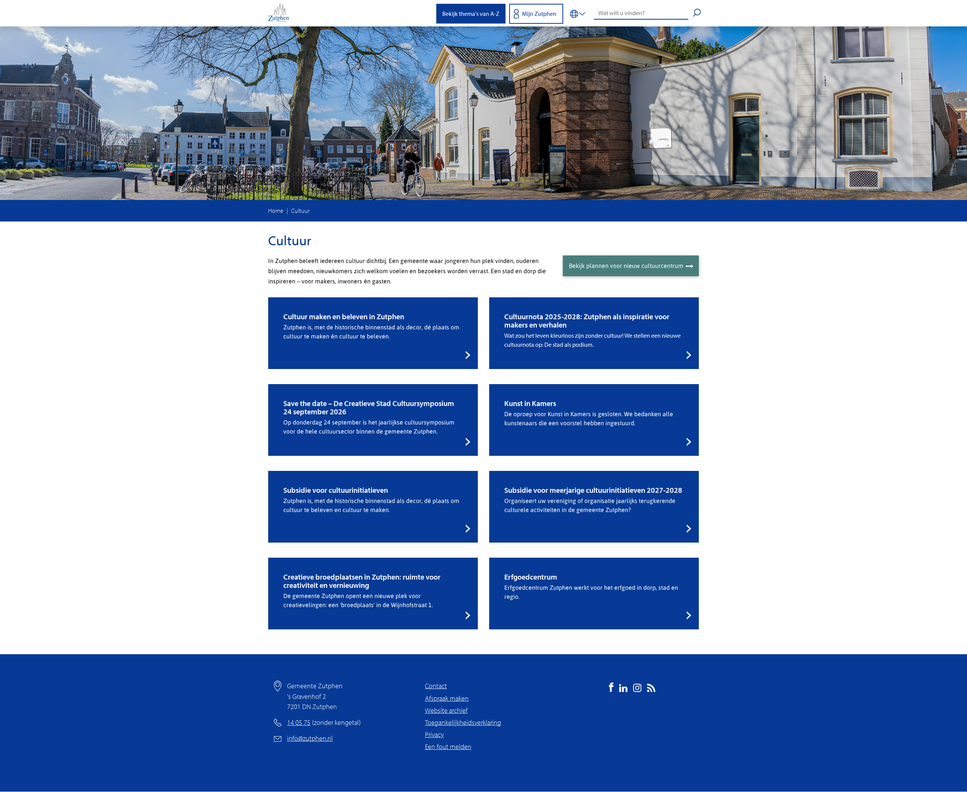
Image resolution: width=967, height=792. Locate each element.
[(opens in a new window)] (611, 689)
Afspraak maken (447, 698)
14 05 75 (298, 722)
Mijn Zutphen (539, 13)
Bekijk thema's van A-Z (470, 13)
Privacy (434, 734)
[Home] (281, 13)
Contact (436, 685)
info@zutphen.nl (310, 738)
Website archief (446, 710)
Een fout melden (448, 746)
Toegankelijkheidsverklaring (463, 722)
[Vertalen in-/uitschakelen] (577, 13)
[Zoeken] (697, 13)
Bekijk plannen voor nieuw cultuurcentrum (626, 265)
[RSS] (651, 689)
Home (275, 210)
